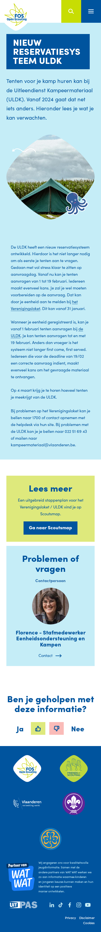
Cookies (89, 922)
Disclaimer (87, 917)
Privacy (70, 917)
